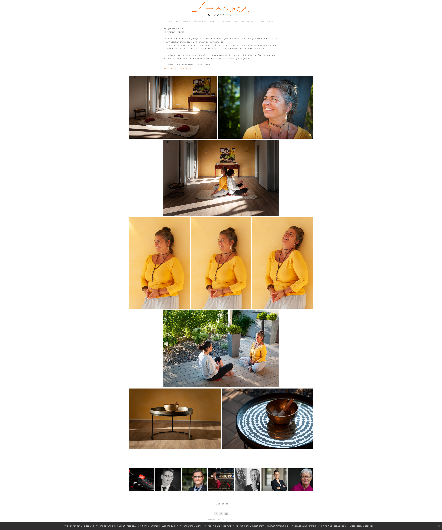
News (178, 22)
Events (250, 22)
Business (213, 22)
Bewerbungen (200, 22)
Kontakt (270, 22)
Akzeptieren (355, 526)
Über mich (260, 22)
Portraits (187, 22)
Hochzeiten (225, 22)
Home (170, 22)
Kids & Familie (239, 22)
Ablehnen (368, 526)
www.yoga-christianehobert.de (177, 68)
